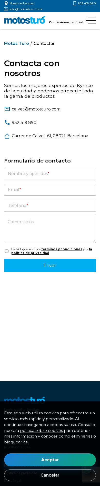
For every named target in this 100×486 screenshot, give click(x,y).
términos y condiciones (61, 249)
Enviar (50, 265)
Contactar (44, 43)
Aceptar (50, 459)
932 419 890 (87, 3)
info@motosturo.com (25, 9)
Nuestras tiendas (21, 3)
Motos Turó (16, 43)
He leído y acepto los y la (51, 251)
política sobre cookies (41, 430)
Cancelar (50, 475)
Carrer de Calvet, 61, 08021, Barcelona (50, 135)
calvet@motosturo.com (36, 109)
